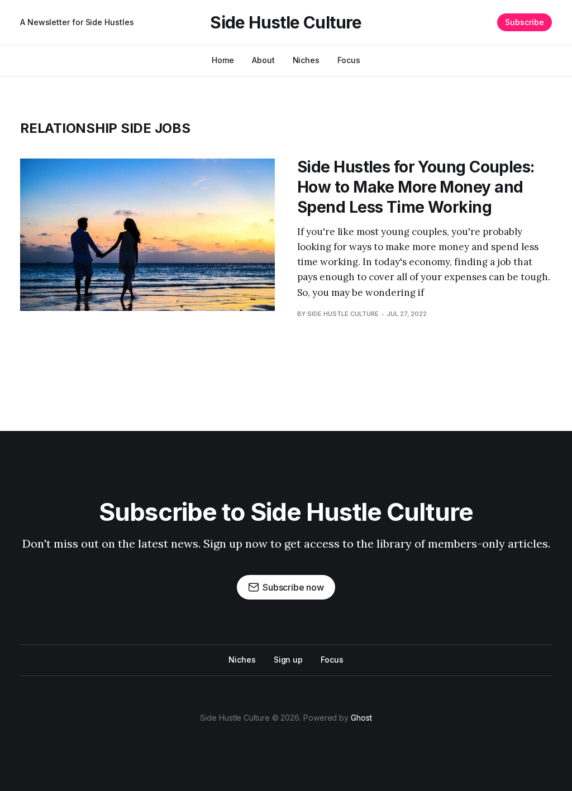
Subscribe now (293, 587)
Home (223, 60)
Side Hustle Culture (286, 22)
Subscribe (524, 22)
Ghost (361, 717)
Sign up (288, 659)
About (263, 60)
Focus (348, 60)
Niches (306, 60)
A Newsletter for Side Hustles (77, 22)
